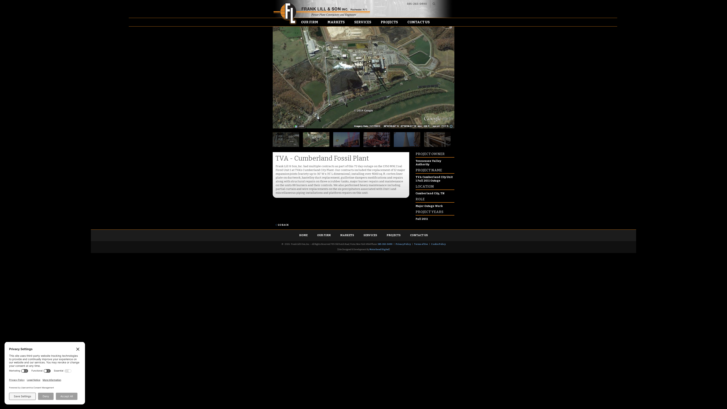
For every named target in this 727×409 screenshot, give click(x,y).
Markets (336, 22)
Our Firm (309, 22)
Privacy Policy (403, 244)
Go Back (283, 225)
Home (303, 235)
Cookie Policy (438, 244)
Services (362, 22)
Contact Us (418, 22)
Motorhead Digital (379, 249)
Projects (389, 22)
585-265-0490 (417, 3)
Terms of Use (421, 244)
